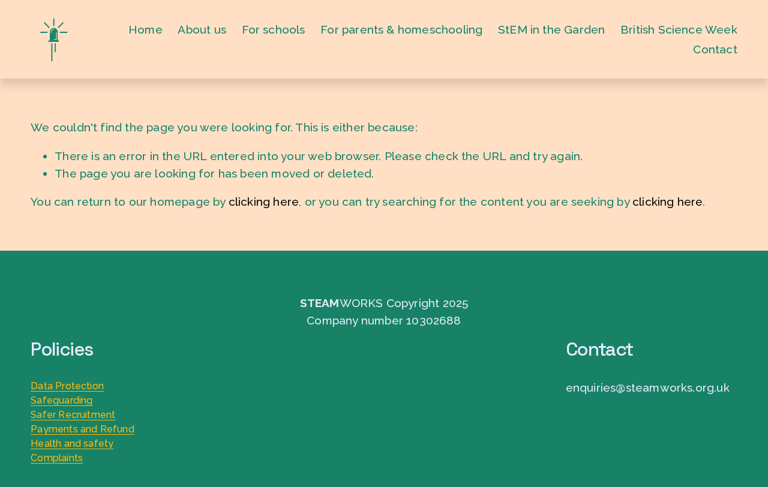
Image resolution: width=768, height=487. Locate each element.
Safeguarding (61, 400)
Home (145, 29)
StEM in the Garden (551, 29)
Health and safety (72, 443)
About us (202, 29)
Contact (715, 49)
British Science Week (678, 29)
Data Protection (67, 386)
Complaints (57, 458)
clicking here (264, 201)
